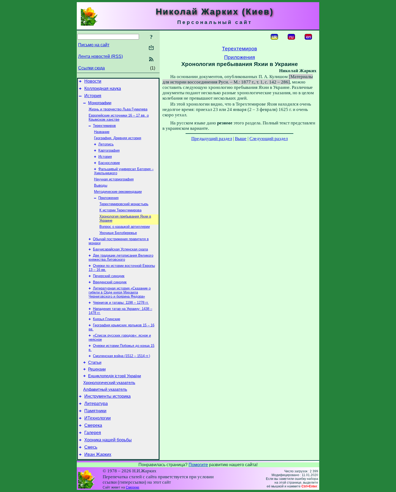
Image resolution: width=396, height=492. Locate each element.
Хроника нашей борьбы (108, 440)
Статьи (94, 362)
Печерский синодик (108, 276)
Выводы (100, 185)
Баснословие (109, 163)
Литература (96, 403)
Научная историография (114, 179)
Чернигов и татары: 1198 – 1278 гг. (121, 303)
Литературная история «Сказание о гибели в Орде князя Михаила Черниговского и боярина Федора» (120, 292)
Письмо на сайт (93, 45)
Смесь (90, 447)
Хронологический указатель (109, 383)
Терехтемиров (104, 126)
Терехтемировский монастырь (123, 204)
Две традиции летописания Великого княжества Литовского (121, 257)
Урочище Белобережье (118, 233)
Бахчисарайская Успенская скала (120, 249)
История (92, 95)
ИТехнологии (97, 418)
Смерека (93, 425)
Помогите (198, 464)
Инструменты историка (107, 396)
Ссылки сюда (91, 68)
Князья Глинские (106, 319)
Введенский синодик (110, 282)
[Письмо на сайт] (151, 48)
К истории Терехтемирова (120, 210)
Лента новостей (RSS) (100, 56)
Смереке (132, 487)
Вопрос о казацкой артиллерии (124, 227)
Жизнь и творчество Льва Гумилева (118, 109)
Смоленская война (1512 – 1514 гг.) (121, 356)
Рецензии (97, 369)
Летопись (106, 144)
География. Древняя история (117, 138)
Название (101, 132)
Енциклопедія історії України (114, 376)
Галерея (92, 432)
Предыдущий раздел (211, 138)
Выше (240, 138)
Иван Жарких (97, 454)
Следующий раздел (268, 138)
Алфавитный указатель (105, 389)
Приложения (108, 198)
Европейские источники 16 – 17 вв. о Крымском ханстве (119, 117)
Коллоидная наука (102, 88)
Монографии (99, 103)
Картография (109, 150)
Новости (92, 81)
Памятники (95, 411)
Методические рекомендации (118, 192)
